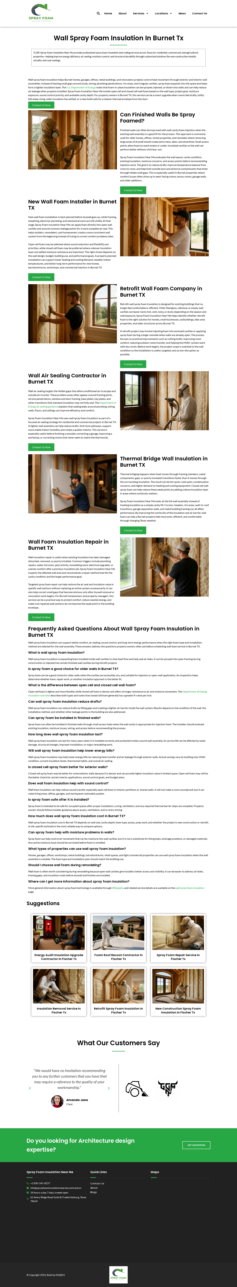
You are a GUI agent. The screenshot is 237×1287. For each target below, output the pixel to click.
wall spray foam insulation (189, 887)
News (182, 13)
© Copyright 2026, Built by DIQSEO (46, 1274)
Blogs (93, 1192)
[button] (98, 13)
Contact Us (199, 13)
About (122, 13)
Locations (161, 13)
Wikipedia (117, 887)
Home (108, 13)
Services (138, 13)
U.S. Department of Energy (81, 87)
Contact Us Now (41, 105)
